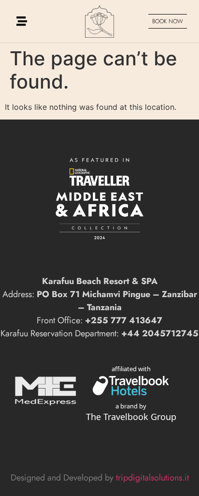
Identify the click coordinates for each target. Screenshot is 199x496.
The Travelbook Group (131, 417)
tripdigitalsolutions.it (152, 477)
